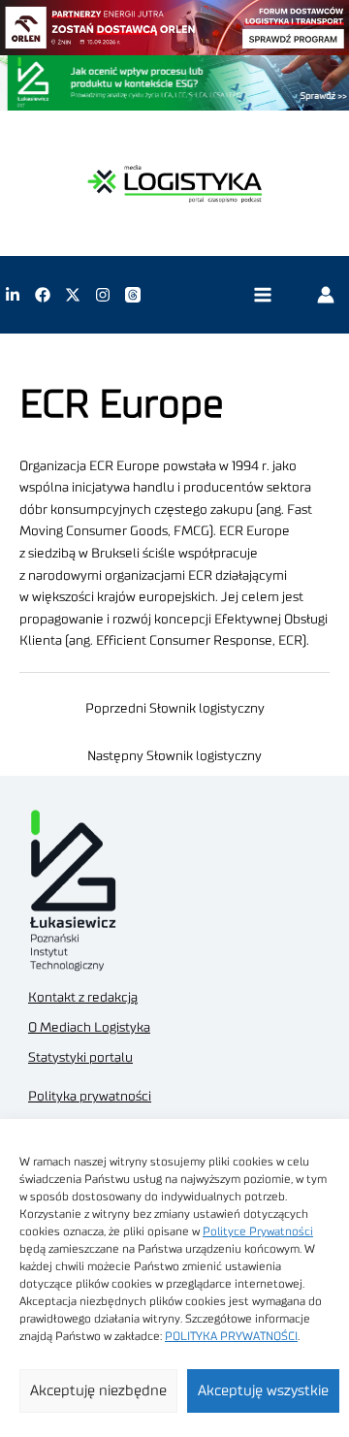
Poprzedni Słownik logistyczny (175, 709)
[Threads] (132, 294)
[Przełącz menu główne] (262, 295)
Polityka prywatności (89, 1096)
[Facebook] (42, 294)
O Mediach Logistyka (89, 1028)
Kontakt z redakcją (83, 998)
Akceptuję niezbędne (98, 1391)
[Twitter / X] (72, 294)
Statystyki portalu (80, 1058)
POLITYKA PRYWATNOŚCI (231, 1336)
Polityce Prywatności (258, 1231)
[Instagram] (102, 294)
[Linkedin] (12, 294)
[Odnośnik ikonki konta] (325, 294)
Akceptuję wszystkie (263, 1391)
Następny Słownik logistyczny (174, 756)
